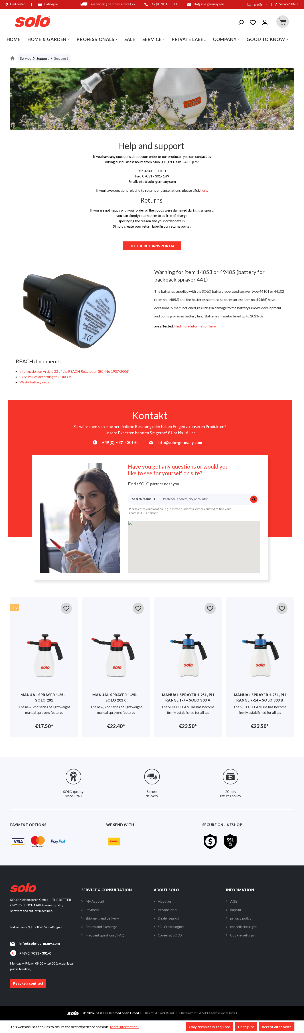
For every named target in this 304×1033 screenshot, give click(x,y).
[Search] (241, 21)
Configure (246, 1027)
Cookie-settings (242, 935)
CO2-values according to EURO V (45, 377)
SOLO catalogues (171, 926)
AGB (234, 901)
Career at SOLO (170, 935)
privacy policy (240, 918)
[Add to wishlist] (66, 608)
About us (165, 901)
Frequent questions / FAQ (104, 935)
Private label (167, 909)
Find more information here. (195, 326)
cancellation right (243, 926)
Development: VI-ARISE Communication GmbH (209, 1012)
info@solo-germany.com (39, 943)
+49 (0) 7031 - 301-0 (35, 953)
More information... (124, 1027)
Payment (92, 909)
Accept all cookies (277, 1027)
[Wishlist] (253, 21)
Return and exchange (101, 926)
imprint (235, 909)
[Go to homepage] (32, 21)
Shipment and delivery (102, 918)
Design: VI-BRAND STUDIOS (161, 1012)
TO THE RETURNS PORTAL (152, 246)
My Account (94, 901)
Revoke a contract (28, 983)
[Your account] (265, 21)
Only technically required (209, 1027)
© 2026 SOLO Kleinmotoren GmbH (112, 1013)
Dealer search (168, 918)
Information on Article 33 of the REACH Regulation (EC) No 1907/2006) (74, 371)
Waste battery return (35, 382)
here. (204, 190)
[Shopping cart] (282, 22)
